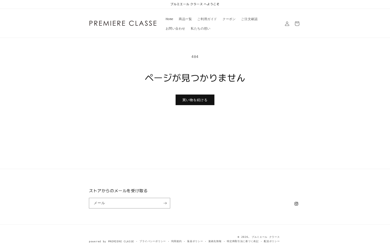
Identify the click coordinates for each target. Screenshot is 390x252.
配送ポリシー (272, 241)
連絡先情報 (215, 241)
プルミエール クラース (266, 237)
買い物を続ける (195, 100)
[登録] (165, 203)
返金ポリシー (195, 241)
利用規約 (176, 241)
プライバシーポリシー (152, 241)
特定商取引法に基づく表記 (242, 241)
